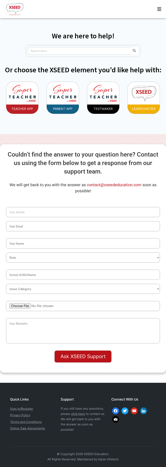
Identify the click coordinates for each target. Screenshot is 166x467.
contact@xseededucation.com (114, 184)
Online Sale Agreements (27, 428)
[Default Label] (143, 410)
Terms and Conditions (26, 422)
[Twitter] (124, 410)
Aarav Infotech (108, 459)
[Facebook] (115, 410)
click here (78, 414)
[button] (159, 9)
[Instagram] (134, 410)
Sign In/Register (21, 409)
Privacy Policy (20, 415)
